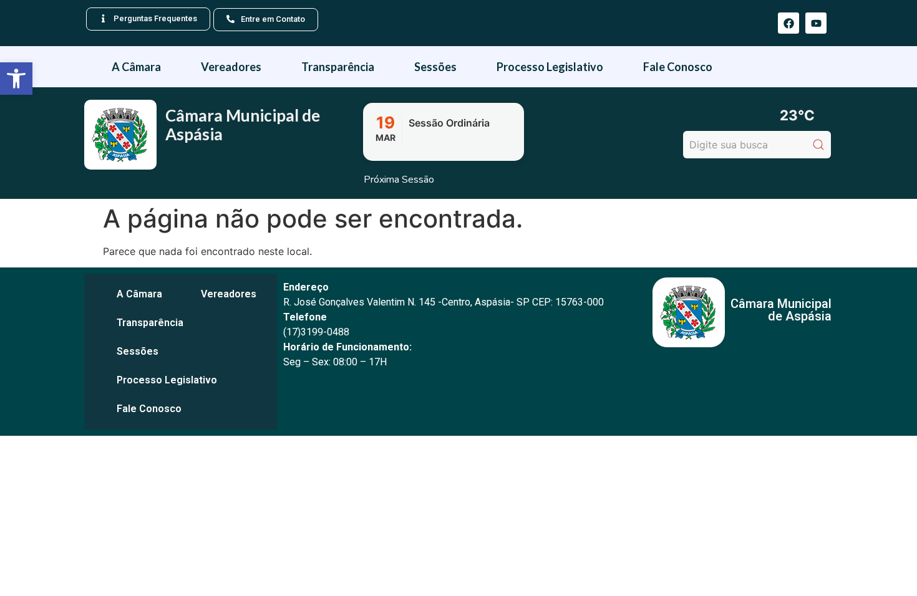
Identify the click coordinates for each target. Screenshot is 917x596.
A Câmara (136, 67)
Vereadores (231, 67)
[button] (16, 78)
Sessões (435, 67)
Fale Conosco (677, 67)
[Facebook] (788, 23)
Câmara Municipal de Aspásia (242, 124)
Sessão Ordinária (449, 123)
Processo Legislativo (550, 67)
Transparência (337, 67)
